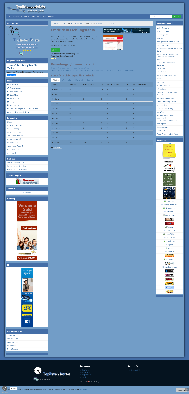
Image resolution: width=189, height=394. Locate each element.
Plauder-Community (165, 109)
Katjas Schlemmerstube (166, 75)
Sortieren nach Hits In (15, 163)
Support (13, 102)
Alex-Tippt (161, 68)
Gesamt (90, 80)
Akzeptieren (181, 390)
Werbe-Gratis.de (163, 86)
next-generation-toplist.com (168, 42)
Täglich (56, 80)
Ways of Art (161, 89)
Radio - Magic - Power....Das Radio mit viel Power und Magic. (167, 57)
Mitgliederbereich (16, 91)
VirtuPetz (160, 112)
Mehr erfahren (83, 389)
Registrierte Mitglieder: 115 (19, 112)
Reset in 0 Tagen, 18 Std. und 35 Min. (23, 109)
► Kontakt (84, 370)
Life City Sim (161, 72)
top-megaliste (162, 35)
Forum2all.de (12, 339)
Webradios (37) (13, 149)
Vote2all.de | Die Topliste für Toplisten (22, 67)
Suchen (177, 16)
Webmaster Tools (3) (15, 146)
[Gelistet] (169, 151)
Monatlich (79, 80)
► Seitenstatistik (133, 370)
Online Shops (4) (13, 129)
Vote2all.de (11, 346)
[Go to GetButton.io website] (5, 392)
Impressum (14, 105)
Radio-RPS (161, 131)
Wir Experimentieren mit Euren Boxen (169, 50)
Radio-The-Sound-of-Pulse (167, 134)
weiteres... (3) (12, 153)
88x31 (159, 79)
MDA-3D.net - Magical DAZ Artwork (167, 94)
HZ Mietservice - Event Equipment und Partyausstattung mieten (167, 118)
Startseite (13, 85)
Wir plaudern (162, 105)
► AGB (83, 377)
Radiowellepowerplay (165, 98)
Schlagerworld (163, 127)
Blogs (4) (10, 122)
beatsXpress (161, 124)
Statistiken (13, 95)
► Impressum (85, 375)
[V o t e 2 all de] (169, 166)
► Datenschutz (86, 372)
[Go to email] (4, 388)
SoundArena (162, 82)
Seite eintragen (15, 88)
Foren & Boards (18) (14, 125)
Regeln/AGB (14, 98)
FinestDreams (12, 349)
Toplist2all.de (12, 335)
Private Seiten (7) (14, 132)
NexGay (160, 38)
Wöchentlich (67, 80)
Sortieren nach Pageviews (17, 170)
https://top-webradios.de (105, 24)
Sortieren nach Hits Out (16, 166)
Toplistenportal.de (60, 24)
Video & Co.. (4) (13, 143)
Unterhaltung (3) (14, 139)
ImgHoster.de (12, 342)
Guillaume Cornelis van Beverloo (166, 64)
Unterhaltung (76, 24)
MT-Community (163, 31)
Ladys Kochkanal (163, 28)
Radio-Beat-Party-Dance (166, 102)
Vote (56, 50)
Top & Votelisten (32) (15, 136)
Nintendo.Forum (163, 45)
